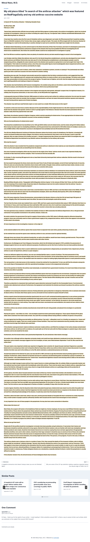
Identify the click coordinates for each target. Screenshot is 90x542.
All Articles (84, 2)
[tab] (42, 496)
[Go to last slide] (4, 487)
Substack (76, 2)
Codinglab (56, 537)
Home (63, 2)
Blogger (69, 2)
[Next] (86, 487)
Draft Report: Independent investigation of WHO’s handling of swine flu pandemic (75, 484)
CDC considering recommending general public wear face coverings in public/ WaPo (45, 484)
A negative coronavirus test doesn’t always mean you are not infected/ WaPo (22, 464)
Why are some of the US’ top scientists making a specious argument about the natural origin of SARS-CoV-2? (67, 464)
